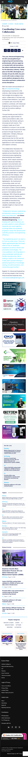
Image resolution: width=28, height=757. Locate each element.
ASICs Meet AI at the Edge (7, 644)
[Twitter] (19, 727)
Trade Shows (19, 24)
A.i (5, 465)
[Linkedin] (19, 50)
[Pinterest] (12, 50)
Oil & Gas (4, 525)
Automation (5, 531)
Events (11, 24)
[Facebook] (5, 50)
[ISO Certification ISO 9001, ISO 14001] (14, 736)
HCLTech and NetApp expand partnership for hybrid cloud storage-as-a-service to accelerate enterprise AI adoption (13, 541)
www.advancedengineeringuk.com (13, 277)
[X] (8, 50)
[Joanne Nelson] (10, 43)
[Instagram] (15, 727)
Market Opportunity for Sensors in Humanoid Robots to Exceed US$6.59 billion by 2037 (12, 452)
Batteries (6, 482)
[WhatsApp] (15, 50)
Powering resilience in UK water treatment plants (12, 485)
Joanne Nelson (16, 42)
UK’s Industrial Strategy (12, 88)
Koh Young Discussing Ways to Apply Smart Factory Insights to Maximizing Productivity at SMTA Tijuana (21, 646)
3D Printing (7, 456)
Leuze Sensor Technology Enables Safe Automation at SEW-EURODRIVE (11, 534)
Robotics (6, 448)
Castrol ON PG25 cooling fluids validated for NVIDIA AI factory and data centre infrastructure (12, 469)
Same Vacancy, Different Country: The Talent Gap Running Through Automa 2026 (14, 528)
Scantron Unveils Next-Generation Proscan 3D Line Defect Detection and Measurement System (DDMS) (12, 460)
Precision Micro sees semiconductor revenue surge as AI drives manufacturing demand (12, 477)
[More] (22, 50)
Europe (4, 24)
